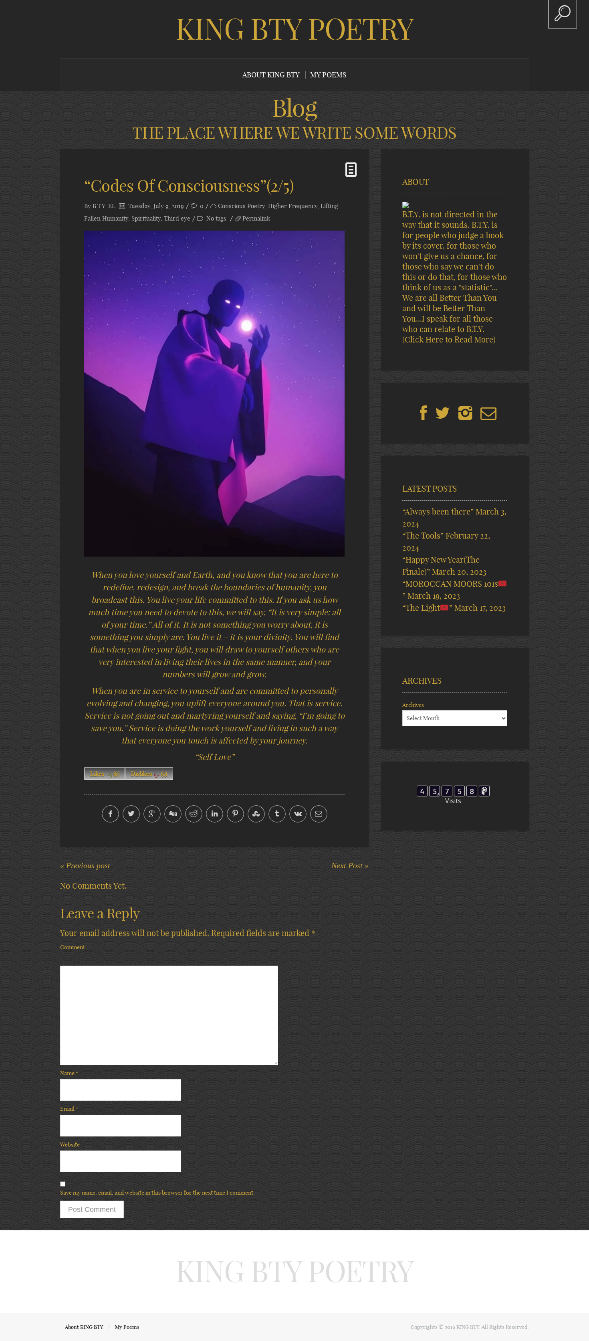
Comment (72, 947)
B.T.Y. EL (104, 206)
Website (70, 1144)
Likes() (104, 774)
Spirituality (146, 218)
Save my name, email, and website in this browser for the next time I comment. (157, 1192)
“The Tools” (423, 536)
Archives (413, 705)
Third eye (177, 218)
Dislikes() (149, 774)
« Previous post (85, 865)
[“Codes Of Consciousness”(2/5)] (214, 394)
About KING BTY (271, 74)
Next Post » (350, 865)
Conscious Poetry (241, 206)
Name (69, 1073)
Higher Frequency (292, 206)
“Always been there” (438, 511)
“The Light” (427, 608)
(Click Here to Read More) (449, 339)
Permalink (256, 218)
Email (69, 1108)
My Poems (328, 74)
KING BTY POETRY (294, 28)
